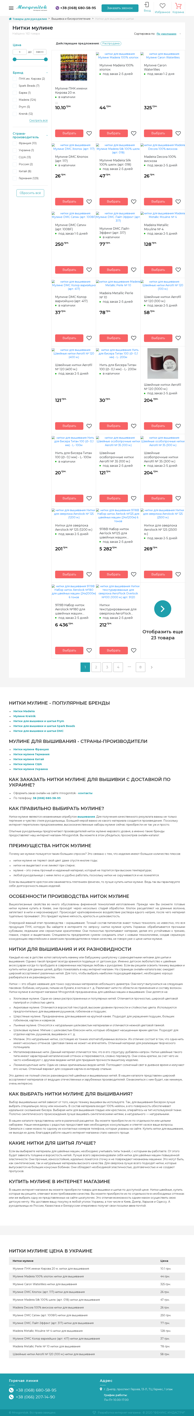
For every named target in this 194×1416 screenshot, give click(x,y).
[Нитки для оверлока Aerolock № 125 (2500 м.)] (163, 513)
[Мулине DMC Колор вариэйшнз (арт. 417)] (74, 285)
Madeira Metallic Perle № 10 (116, 295)
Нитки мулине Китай (28, 759)
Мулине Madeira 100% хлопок (116, 67)
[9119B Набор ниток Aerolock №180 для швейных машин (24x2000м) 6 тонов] (74, 591)
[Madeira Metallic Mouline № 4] (163, 215)
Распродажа (111, 43)
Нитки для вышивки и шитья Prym (38, 721)
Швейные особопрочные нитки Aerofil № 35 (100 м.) (116, 457)
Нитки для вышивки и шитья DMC (38, 731)
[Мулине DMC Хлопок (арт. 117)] (74, 147)
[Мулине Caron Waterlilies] (163, 55)
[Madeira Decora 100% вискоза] (163, 147)
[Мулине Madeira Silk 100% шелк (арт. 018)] (118, 148)
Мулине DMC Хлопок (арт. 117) (71, 159)
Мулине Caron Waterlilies (155, 67)
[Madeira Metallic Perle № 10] (118, 283)
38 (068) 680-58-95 (47, 798)
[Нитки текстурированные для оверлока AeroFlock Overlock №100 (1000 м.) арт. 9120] (118, 591)
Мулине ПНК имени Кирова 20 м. (71, 90)
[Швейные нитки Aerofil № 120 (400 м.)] (74, 353)
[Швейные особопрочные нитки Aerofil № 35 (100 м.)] (118, 441)
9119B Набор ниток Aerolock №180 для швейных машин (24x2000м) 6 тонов (70, 609)
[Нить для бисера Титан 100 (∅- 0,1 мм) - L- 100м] (74, 441)
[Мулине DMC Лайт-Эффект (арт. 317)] (118, 217)
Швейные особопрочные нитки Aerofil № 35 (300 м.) (161, 457)
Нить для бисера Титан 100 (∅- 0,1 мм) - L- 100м (73, 455)
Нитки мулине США (27, 764)
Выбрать (69, 133)
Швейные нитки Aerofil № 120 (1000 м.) (162, 387)
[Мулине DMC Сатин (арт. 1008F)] (74, 215)
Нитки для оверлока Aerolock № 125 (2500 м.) (160, 530)
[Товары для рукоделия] (31, 7)
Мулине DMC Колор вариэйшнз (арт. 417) (71, 299)
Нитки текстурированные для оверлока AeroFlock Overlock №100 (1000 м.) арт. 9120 (118, 609)
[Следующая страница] (151, 667)
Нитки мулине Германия (31, 754)
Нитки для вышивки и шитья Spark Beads (44, 726)
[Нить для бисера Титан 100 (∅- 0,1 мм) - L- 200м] (118, 353)
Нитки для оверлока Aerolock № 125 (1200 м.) (73, 527)
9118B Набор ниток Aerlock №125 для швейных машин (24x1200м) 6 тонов (114, 533)
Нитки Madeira (24, 711)
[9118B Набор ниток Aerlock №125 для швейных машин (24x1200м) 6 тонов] (118, 515)
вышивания (86, 816)
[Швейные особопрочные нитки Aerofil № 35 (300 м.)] (163, 441)
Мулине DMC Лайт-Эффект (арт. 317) (114, 231)
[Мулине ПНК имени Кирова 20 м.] (74, 67)
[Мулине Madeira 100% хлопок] (118, 55)
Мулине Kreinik (24, 716)
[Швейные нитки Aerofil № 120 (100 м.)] (163, 285)
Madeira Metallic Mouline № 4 (156, 227)
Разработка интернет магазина (119, 1412)
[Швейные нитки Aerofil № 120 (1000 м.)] (163, 363)
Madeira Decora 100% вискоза (160, 159)
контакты (85, 793)
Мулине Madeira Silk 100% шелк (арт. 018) (115, 162)
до (30, 51)
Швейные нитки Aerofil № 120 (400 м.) (73, 367)
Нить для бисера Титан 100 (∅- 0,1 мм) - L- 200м (117, 367)
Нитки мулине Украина (30, 769)
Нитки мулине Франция (31, 749)
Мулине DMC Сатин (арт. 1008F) (70, 227)
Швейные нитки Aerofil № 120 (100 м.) (162, 299)
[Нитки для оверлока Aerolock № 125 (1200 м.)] (74, 513)
